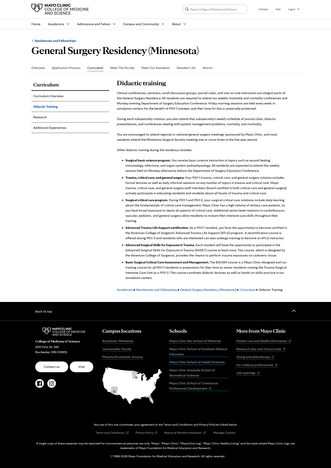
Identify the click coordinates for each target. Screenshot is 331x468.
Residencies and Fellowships (55, 41)
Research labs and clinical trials (260, 349)
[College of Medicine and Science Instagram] (51, 385)
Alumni (207, 68)
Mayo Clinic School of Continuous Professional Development (193, 386)
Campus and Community (141, 24)
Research (40, 117)
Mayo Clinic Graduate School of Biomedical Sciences (192, 372)
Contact (263, 9)
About (176, 24)
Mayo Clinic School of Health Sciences (197, 362)
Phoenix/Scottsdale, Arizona (122, 357)
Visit (278, 9)
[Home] (61, 9)
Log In (291, 9)
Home (35, 24)
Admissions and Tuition (93, 24)
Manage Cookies (224, 432)
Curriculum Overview (48, 96)
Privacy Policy (147, 432)
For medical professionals (257, 365)
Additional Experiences (49, 128)
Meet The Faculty (122, 68)
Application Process (66, 68)
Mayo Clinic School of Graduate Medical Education (198, 351)
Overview (38, 68)
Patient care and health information (263, 341)
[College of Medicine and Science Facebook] (39, 385)
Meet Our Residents (155, 68)
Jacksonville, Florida (116, 349)
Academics (56, 24)
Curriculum (95, 68)
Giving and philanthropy (255, 357)
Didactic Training (45, 106)
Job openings (248, 372)
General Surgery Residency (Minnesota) (208, 290)
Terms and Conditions (112, 432)
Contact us (52, 367)
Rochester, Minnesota (118, 341)
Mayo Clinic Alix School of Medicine (195, 341)
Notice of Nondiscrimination (185, 432)
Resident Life (186, 68)
